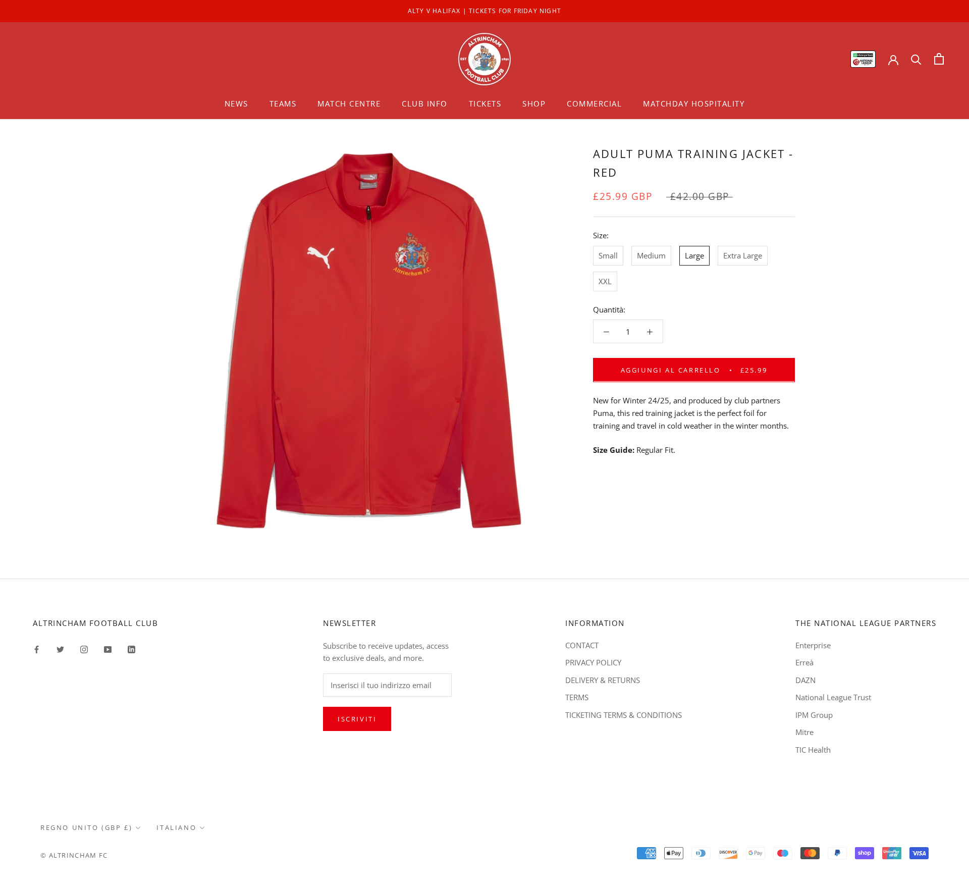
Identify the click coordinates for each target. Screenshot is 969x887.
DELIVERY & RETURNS (602, 680)
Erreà (804, 662)
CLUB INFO (425, 103)
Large (694, 255)
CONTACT (582, 645)
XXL (605, 281)
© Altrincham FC (74, 855)
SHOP (534, 103)
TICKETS (485, 103)
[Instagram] (84, 649)
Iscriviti (357, 718)
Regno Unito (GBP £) (86, 827)
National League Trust (833, 697)
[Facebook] (36, 649)
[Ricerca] (916, 59)
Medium (651, 255)
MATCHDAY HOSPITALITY (693, 103)
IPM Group (814, 715)
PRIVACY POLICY (593, 662)
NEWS (236, 103)
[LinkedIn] (131, 649)
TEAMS (283, 103)
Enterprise (813, 645)
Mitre (804, 732)
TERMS (576, 697)
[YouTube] (108, 649)
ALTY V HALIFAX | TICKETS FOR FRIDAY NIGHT (484, 11)
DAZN (805, 680)
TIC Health (813, 750)
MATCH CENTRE (349, 103)
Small (608, 255)
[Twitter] (60, 649)
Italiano (176, 827)
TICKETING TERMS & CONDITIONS (623, 715)
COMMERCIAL (594, 103)
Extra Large (742, 255)
